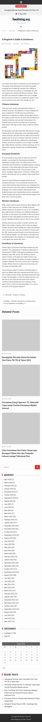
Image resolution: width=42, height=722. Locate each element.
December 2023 (9, 563)
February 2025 (9, 520)
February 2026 (9, 486)
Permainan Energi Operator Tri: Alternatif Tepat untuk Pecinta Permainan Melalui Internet (20, 405)
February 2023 (9, 594)
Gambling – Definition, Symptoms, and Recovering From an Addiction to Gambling (19, 302)
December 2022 (9, 600)
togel (6, 636)
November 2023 (9, 566)
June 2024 (8, 544)
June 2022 (8, 618)
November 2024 (9, 529)
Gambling (26, 43)
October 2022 (9, 606)
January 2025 (8, 523)
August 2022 (8, 612)
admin (17, 43)
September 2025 (10, 498)
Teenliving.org (21, 19)
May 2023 (7, 584)
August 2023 (8, 575)
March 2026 (8, 483)
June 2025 (8, 507)
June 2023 (8, 581)
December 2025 (9, 492)
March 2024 (8, 553)
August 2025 (8, 501)
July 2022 (7, 615)
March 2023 (8, 591)
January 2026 (8, 489)
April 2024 (7, 550)
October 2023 (9, 569)
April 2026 (7, 479)
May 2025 (7, 510)
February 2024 (9, 557)
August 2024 (8, 538)
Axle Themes (27, 719)
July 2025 (7, 504)
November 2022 (9, 603)
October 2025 (9, 495)
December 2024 (9, 526)
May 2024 (7, 547)
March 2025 (8, 516)
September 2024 (10, 535)
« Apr (3, 668)
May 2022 (7, 621)
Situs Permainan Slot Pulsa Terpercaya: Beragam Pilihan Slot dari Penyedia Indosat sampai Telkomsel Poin (19, 453)
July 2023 (7, 578)
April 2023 (7, 587)
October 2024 (9, 532)
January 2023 (8, 597)
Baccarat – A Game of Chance (15, 295)
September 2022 (10, 609)
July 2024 (7, 541)
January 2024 (8, 560)
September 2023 (10, 572)
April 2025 (7, 513)
